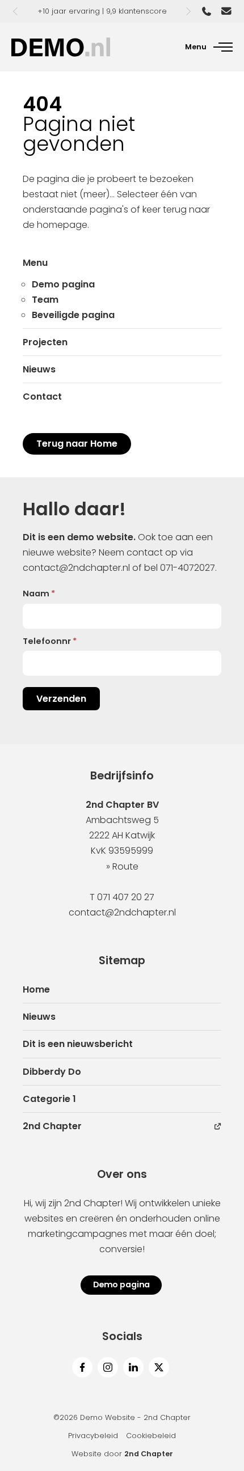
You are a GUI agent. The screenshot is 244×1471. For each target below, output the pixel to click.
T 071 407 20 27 (122, 897)
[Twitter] (159, 1367)
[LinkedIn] (133, 1367)
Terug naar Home (76, 443)
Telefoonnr (50, 641)
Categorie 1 (49, 1098)
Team (45, 299)
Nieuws (39, 369)
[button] (15, 11)
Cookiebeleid (151, 1435)
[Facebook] (82, 1367)
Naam (39, 593)
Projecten (45, 342)
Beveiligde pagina (73, 314)
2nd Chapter (52, 1126)
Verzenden (61, 698)
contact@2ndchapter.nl (76, 567)
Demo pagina (63, 284)
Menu (35, 262)
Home (36, 989)
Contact (42, 396)
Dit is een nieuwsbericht (78, 1043)
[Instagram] (108, 1367)
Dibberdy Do (52, 1071)
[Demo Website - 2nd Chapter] (60, 47)
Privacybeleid (93, 1435)
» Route (122, 866)
